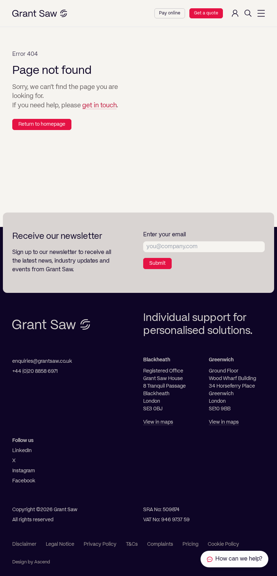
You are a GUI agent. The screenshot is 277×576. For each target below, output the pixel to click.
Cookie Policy (223, 544)
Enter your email (164, 235)
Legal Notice (60, 544)
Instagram (23, 470)
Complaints (160, 544)
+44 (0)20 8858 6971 (35, 371)
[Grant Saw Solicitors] (39, 13)
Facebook (23, 480)
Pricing (190, 544)
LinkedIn (22, 450)
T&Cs (132, 544)
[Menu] (261, 13)
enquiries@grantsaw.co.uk (42, 361)
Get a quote (206, 13)
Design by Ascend (31, 562)
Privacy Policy (100, 544)
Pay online (169, 13)
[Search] (248, 13)
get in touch (99, 105)
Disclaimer (24, 544)
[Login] (235, 13)
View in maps (158, 422)
